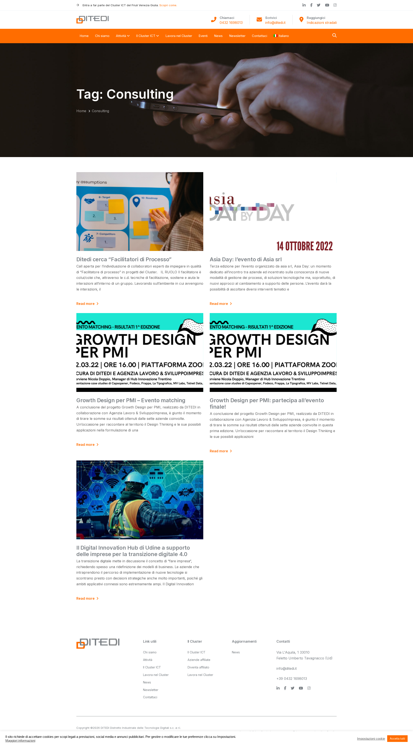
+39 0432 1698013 (291, 678)
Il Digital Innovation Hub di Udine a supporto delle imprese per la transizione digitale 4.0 (133, 550)
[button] (334, 36)
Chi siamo (150, 652)
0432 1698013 (231, 22)
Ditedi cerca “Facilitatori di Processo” (124, 259)
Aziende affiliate (199, 660)
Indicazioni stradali (322, 22)
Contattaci (150, 697)
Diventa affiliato (198, 667)
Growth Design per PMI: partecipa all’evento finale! (267, 403)
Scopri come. (168, 5)
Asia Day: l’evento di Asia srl (246, 259)
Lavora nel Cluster (156, 675)
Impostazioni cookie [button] (371, 738)
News (147, 682)
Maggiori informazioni (20, 740)
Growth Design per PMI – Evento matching (130, 400)
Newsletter (150, 690)
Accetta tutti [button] (397, 738)
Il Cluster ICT (152, 667)
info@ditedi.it (275, 22)
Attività (147, 660)
